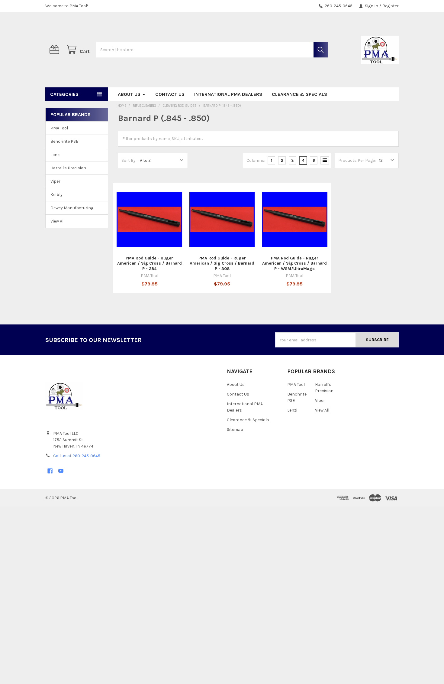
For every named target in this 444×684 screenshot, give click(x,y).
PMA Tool (59, 128)
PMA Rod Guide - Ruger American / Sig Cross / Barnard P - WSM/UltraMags (294, 263)
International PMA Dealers (228, 94)
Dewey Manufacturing (71, 207)
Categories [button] (64, 94)
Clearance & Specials (299, 94)
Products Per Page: (357, 160)
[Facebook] (50, 471)
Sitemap (235, 429)
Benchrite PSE (64, 141)
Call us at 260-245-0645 (76, 455)
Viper (55, 181)
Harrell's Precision (68, 168)
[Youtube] (61, 471)
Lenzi (55, 154)
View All (57, 221)
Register (390, 5)
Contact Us (170, 94)
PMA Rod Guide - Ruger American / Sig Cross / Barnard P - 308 (222, 263)
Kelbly (56, 194)
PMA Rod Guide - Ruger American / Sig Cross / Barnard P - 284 (149, 263)
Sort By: (129, 160)
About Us (129, 94)
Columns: (255, 160)
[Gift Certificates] (56, 49)
